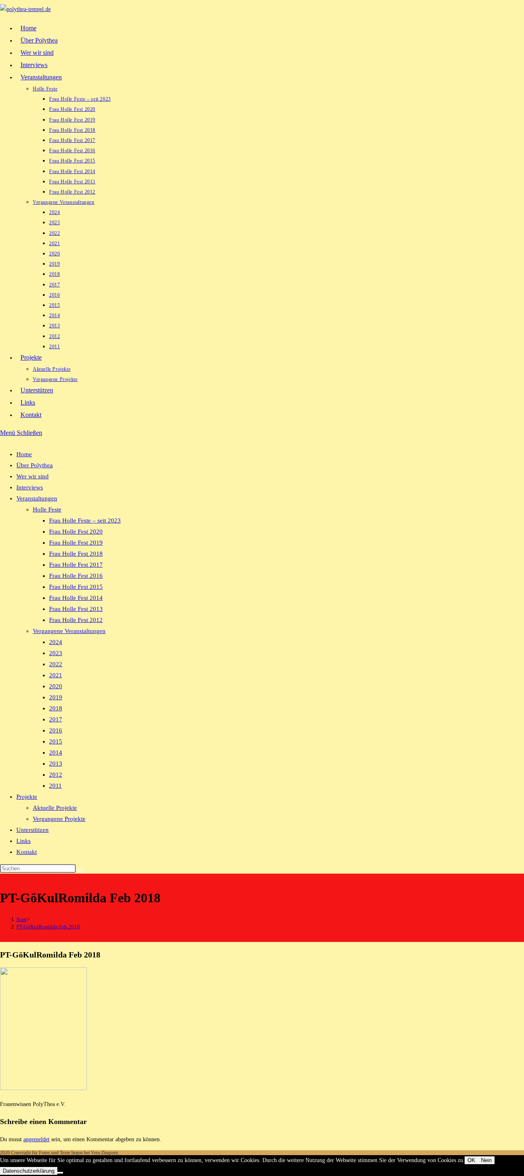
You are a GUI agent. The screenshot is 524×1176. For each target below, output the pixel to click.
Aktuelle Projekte (55, 807)
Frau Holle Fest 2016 (76, 575)
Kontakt (26, 852)
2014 (55, 752)
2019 (55, 697)
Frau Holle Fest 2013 (76, 609)
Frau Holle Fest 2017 (76, 564)
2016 (55, 730)
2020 (55, 686)
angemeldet (36, 1139)
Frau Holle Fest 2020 (76, 531)
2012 (55, 774)
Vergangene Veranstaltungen (69, 631)
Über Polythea (34, 465)
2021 (55, 675)
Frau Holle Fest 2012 (76, 620)
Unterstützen (32, 830)
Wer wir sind (32, 476)
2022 (55, 664)
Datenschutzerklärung (28, 1171)
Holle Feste (47, 509)
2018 (55, 708)
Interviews (29, 487)
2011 (55, 785)
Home (24, 454)
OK (471, 1160)
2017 (55, 719)
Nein (486, 1160)
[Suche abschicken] (80, 870)
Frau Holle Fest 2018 (76, 553)
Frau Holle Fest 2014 (76, 598)
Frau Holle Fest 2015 (76, 586)
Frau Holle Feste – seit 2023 (85, 520)
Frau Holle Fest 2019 (76, 542)
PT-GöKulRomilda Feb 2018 (48, 927)
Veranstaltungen (36, 498)
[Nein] (60, 1173)
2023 (55, 653)
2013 (55, 763)
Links (23, 841)
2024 (55, 642)
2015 (55, 741)
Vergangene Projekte (59, 819)
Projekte (26, 796)
